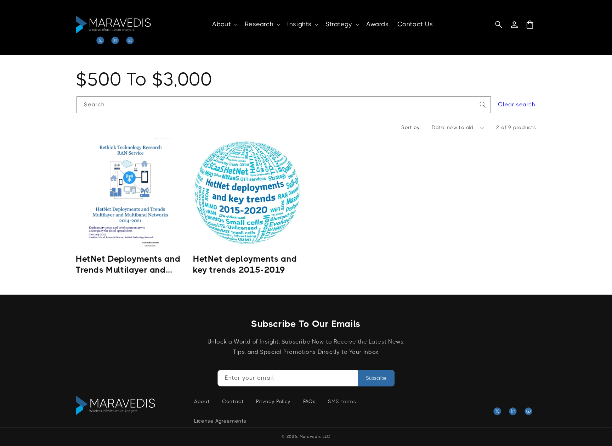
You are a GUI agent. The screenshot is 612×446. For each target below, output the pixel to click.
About (202, 401)
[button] (224, 24)
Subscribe (376, 378)
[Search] (483, 104)
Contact (233, 401)
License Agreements (220, 421)
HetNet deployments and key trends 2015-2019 (245, 264)
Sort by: (411, 127)
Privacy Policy (273, 401)
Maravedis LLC (315, 436)
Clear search (516, 104)
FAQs (309, 401)
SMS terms (342, 401)
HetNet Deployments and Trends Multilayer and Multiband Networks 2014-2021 (128, 264)
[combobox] (284, 105)
